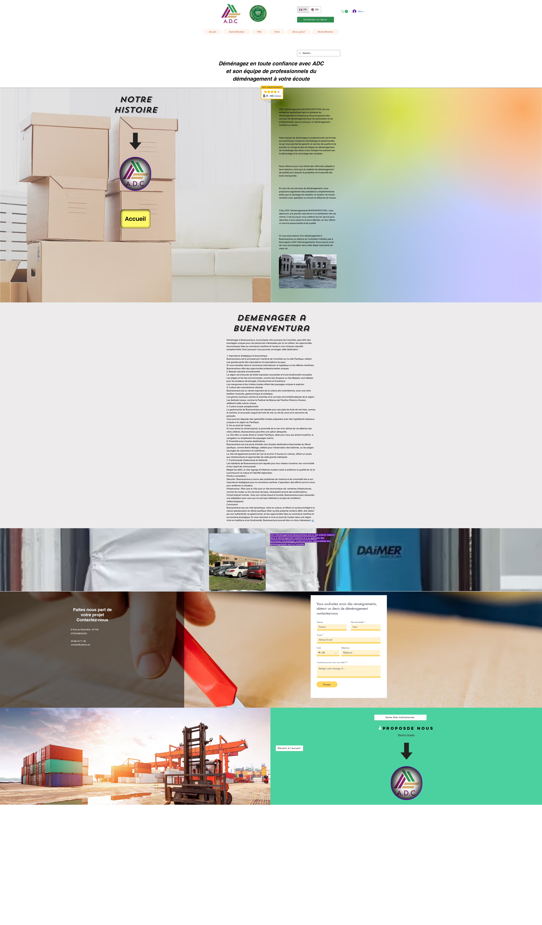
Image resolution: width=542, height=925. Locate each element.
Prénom (320, 622)
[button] (345, 11)
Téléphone (345, 648)
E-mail (319, 635)
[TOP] (135, 174)
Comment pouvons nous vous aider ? (331, 662)
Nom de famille (357, 622)
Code (319, 648)
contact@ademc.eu (80, 644)
